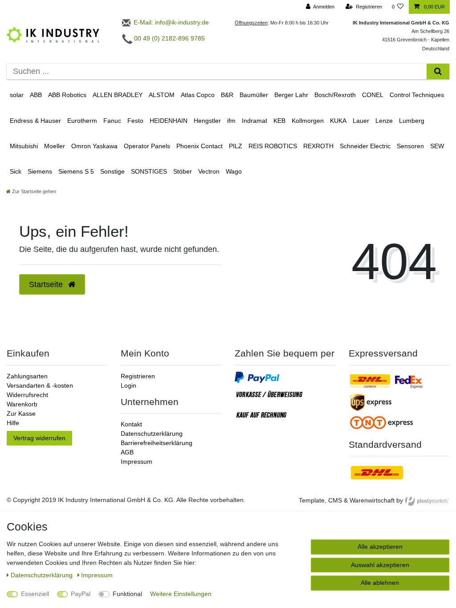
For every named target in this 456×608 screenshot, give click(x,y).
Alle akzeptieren (380, 546)
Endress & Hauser (35, 120)
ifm (231, 120)
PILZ (235, 146)
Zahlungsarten (27, 376)
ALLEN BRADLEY (117, 94)
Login (128, 385)
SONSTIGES (149, 171)
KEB (279, 120)
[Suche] (438, 71)
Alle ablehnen (380, 582)
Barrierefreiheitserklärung (156, 442)
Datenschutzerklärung (152, 433)
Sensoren (410, 146)
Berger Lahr (291, 94)
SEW (437, 146)
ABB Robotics (67, 94)
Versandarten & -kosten (40, 385)
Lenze (384, 120)
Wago (234, 171)
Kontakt (131, 424)
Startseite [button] (47, 284)
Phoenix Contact (199, 146)
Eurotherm (82, 120)
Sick (15, 171)
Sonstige (112, 171)
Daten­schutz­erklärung (42, 575)
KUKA (338, 120)
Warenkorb (22, 404)
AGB (127, 452)
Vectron (209, 171)
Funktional (127, 593)
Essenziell (35, 593)
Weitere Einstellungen (181, 593)
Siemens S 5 (76, 171)
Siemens (40, 171)
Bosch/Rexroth (335, 94)
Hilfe (13, 422)
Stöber (182, 171)
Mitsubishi (24, 146)
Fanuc (112, 120)
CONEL (372, 94)
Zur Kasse (21, 413)
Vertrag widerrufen (39, 438)
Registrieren (138, 376)
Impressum (136, 461)
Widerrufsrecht (27, 394)
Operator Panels (147, 146)
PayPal (80, 593)
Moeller (54, 146)
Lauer (361, 120)
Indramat (254, 120)
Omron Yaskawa (94, 146)
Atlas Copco (198, 94)
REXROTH (318, 146)
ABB (36, 94)
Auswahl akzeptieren (380, 564)
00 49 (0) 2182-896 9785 (168, 38)
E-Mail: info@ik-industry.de (170, 22)
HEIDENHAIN (168, 120)
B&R (227, 94)
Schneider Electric (365, 146)
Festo (135, 120)
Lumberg (411, 120)
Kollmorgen (308, 120)
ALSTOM (162, 94)
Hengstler (207, 120)
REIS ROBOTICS (272, 146)
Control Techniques (417, 94)
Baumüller (254, 94)
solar (17, 94)
